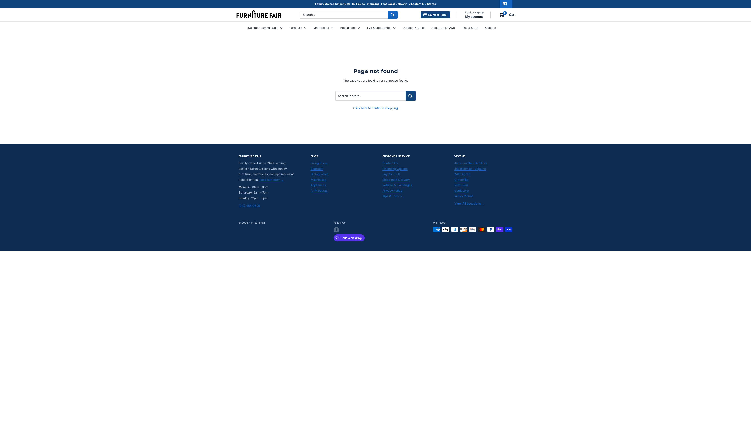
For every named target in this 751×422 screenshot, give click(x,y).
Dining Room (319, 174)
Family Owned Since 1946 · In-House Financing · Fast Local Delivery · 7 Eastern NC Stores (375, 3)
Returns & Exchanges (397, 185)
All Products (319, 190)
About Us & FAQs (443, 28)
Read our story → (271, 179)
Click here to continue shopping (375, 108)
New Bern (461, 185)
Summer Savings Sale (263, 28)
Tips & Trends (392, 196)
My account (474, 17)
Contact (490, 28)
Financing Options (395, 169)
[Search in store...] (411, 96)
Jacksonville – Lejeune (470, 169)
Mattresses (321, 28)
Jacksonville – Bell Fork (470, 163)
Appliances (348, 28)
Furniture (295, 28)
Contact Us (390, 163)
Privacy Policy (392, 190)
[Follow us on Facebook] (336, 229)
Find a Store (470, 28)
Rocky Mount (463, 196)
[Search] (393, 15)
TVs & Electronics (379, 28)
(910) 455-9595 (249, 205)
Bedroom (317, 169)
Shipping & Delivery (396, 179)
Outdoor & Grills (413, 28)
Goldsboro (461, 190)
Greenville (461, 179)
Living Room (319, 163)
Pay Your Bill (391, 174)
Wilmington (462, 174)
